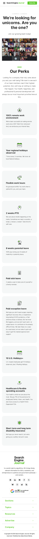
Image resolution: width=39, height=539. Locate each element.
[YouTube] (19, 480)
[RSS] (26, 484)
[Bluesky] (12, 484)
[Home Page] (16, 3)
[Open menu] (4, 3)
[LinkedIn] (15, 480)
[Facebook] (24, 480)
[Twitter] (28, 480)
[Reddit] (22, 484)
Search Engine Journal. (22, 533)
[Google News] (10, 480)
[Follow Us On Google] (20, 491)
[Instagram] (17, 484)
